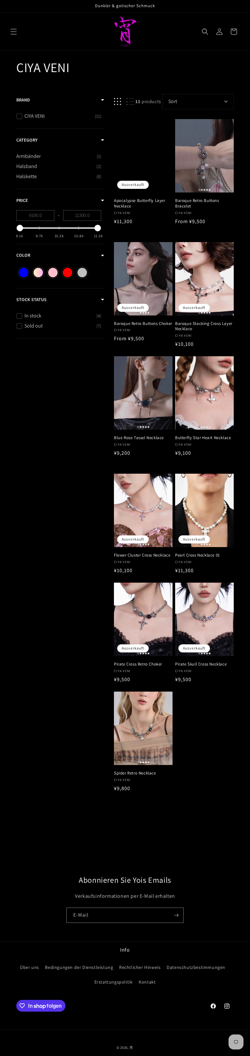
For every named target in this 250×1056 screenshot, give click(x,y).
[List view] (130, 101)
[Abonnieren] (176, 915)
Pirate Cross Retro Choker (138, 664)
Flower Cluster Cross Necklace (142, 555)
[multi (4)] (38, 272)
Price (22, 200)
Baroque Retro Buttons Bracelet (197, 203)
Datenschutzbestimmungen (196, 967)
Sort (172, 101)
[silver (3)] (82, 272)
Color (23, 255)
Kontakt (147, 982)
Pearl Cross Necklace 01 (197, 555)
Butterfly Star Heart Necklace (203, 437)
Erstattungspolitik (113, 982)
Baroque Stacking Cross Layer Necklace (203, 326)
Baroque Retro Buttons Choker (143, 323)
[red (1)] (67, 272)
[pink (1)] (53, 272)
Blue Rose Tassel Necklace (139, 437)
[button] (14, 31)
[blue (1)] (23, 272)
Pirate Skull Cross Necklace (201, 664)
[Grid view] (117, 101)
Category (26, 140)
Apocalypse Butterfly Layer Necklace (139, 203)
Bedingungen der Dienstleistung (79, 967)
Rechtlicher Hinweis (139, 967)
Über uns (29, 967)
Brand (23, 100)
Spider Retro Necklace (135, 773)
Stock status (31, 299)
